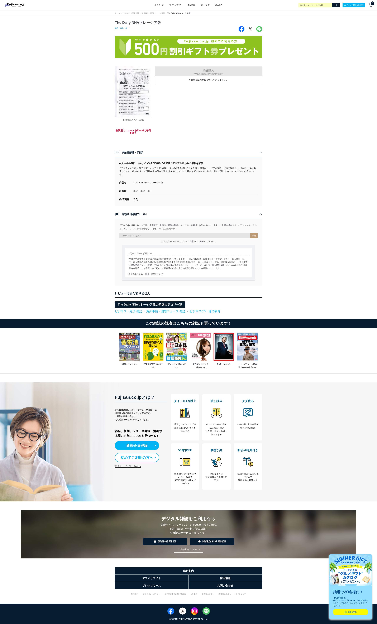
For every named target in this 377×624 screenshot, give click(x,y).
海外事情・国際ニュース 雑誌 (153, 13)
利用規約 (134, 594)
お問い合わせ (225, 585)
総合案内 (188, 570)
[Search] (336, 5)
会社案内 (193, 594)
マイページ (159, 5)
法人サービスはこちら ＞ (128, 466)
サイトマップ (240, 594)
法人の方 (218, 5)
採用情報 (225, 578)
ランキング (205, 5)
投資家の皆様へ (225, 594)
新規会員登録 (137, 446)
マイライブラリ (175, 5)
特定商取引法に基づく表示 (175, 594)
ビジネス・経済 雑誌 (131, 13)
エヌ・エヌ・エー (122, 28)
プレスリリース (151, 585)
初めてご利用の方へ (137, 457)
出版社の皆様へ (208, 594)
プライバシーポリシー (151, 594)
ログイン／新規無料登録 (354, 5)
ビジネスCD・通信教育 (205, 311)
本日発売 (191, 5)
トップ (117, 13)
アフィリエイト (151, 578)
